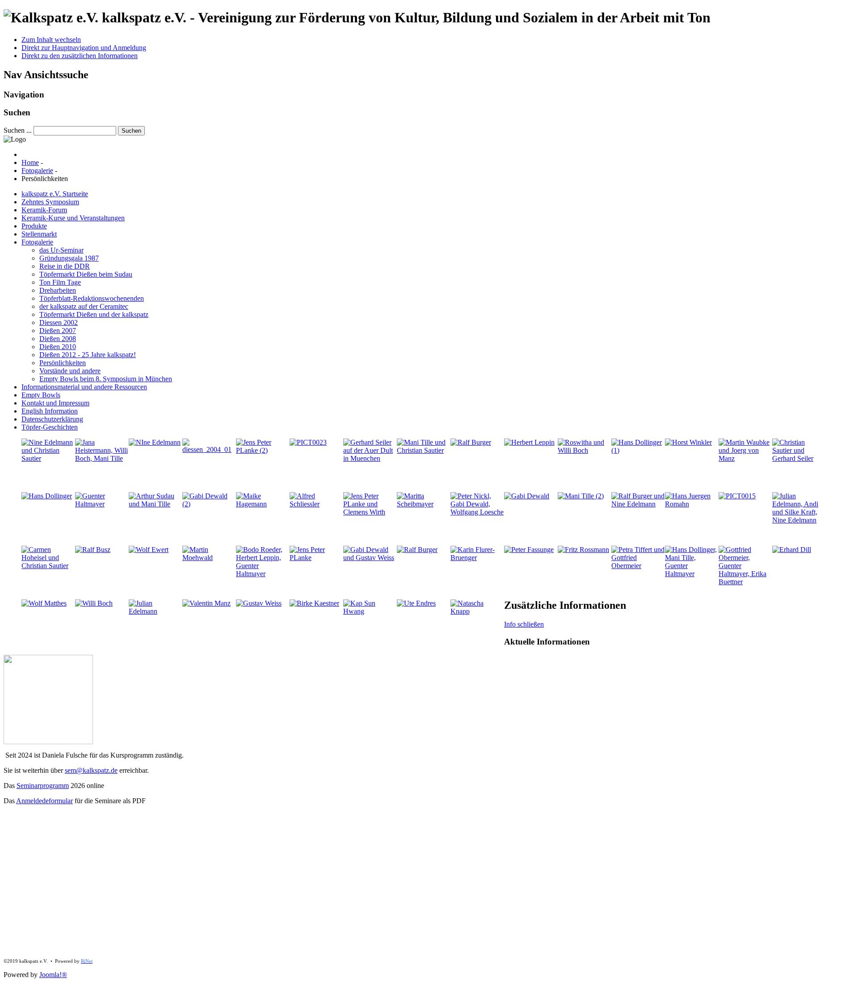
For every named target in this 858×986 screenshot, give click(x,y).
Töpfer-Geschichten (49, 427)
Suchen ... (18, 130)
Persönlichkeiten (62, 363)
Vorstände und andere (70, 371)
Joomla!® (53, 974)
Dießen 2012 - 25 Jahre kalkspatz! (87, 354)
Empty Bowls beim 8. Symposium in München (105, 379)
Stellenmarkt (39, 234)
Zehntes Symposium (50, 202)
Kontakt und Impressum (55, 403)
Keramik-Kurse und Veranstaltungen (73, 218)
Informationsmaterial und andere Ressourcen (84, 387)
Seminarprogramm (43, 785)
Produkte (34, 226)
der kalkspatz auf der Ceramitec (83, 306)
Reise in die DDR (64, 266)
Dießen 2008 (57, 338)
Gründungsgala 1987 (69, 258)
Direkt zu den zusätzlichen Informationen (79, 55)
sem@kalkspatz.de (91, 770)
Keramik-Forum (44, 210)
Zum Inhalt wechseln (51, 39)
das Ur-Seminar (61, 250)
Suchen (131, 130)
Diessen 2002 (58, 322)
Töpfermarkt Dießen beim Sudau (85, 274)
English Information (49, 411)
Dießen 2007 (57, 330)
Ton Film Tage (60, 282)
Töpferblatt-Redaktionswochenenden (91, 298)
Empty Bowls (40, 395)
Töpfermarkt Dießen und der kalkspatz (93, 314)
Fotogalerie (37, 242)
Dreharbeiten (57, 290)
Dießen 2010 (57, 346)
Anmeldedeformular (44, 801)
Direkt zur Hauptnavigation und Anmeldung (83, 47)
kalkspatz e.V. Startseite (54, 194)
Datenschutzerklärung (52, 419)
